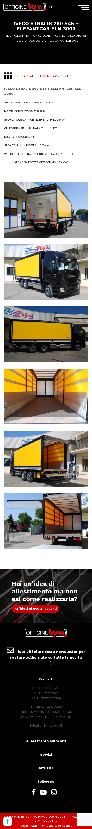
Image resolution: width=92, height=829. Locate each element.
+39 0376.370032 (48, 707)
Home (7, 35)
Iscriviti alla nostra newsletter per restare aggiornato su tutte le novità (47, 654)
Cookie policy (47, 821)
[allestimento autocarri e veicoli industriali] (24, 7)
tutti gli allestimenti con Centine (44, 76)
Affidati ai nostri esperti (36, 608)
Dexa (49, 825)
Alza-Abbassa (78, 35)
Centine (60, 35)
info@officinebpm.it (46, 725)
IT (51, 7)
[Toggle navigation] (83, 9)
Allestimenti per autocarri (33, 35)
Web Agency (63, 825)
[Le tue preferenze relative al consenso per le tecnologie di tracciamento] (7, 821)
